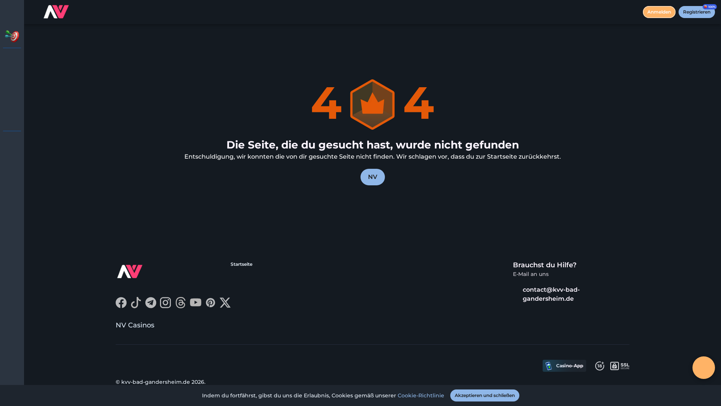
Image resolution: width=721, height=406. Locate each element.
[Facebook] (121, 306)
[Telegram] (150, 306)
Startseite (241, 264)
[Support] (12, 143)
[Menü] (34, 12)
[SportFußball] (12, 99)
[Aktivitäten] (12, 36)
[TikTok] (136, 306)
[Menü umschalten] (12, 12)
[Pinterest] (210, 306)
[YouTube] (195, 306)
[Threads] (180, 306)
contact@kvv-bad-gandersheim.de (551, 294)
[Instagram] (165, 306)
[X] (225, 306)
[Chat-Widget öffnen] (703, 367)
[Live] (12, 80)
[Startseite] (57, 12)
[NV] (12, 60)
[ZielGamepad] (12, 119)
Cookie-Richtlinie (421, 395)
